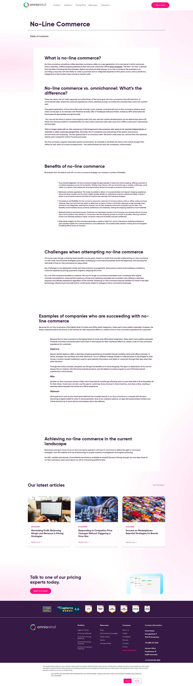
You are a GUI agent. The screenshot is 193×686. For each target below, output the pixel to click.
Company (105, 5)
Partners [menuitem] (125, 640)
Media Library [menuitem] (105, 637)
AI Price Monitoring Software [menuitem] (84, 643)
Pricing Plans (81, 5)
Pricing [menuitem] (124, 647)
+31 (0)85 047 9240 (151, 643)
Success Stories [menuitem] (105, 643)
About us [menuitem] (125, 630)
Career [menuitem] (124, 633)
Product (56, 5)
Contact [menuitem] (125, 643)
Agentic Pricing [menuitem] (83, 630)
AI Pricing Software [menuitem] (84, 633)
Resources (92, 5)
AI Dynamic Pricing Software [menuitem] (84, 637)
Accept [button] (128, 681)
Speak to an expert (42, 591)
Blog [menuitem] (101, 630)
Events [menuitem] (102, 640)
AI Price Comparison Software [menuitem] (85, 648)
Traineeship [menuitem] (126, 637)
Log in (125, 650)
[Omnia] (35, 5)
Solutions (67, 5)
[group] (49, 522)
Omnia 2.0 (132, 650)
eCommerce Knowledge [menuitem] (109, 633)
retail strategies (116, 66)
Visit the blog (158, 485)
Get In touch (160, 5)
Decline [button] (137, 681)
